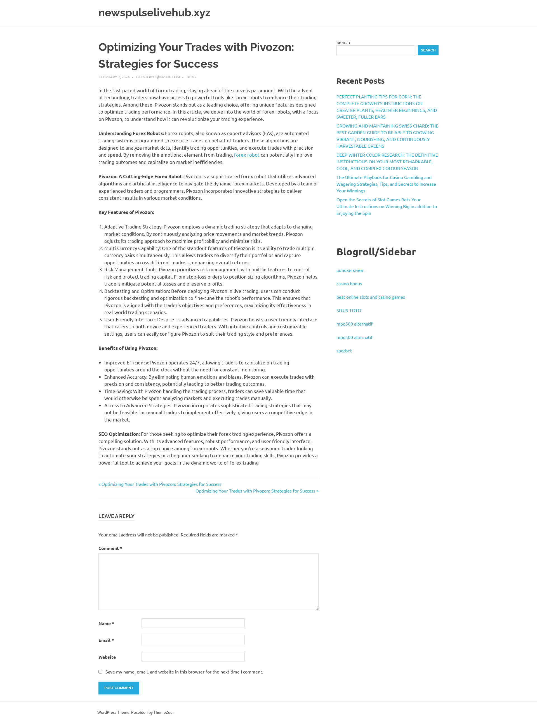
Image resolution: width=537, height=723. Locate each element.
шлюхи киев (349, 270)
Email (106, 640)
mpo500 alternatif (354, 323)
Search (343, 42)
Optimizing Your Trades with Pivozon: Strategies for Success (161, 484)
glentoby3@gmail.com (158, 76)
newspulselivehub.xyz (154, 12)
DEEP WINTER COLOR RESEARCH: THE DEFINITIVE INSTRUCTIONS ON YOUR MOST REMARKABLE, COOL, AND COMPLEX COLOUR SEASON (387, 161)
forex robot (247, 154)
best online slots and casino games (370, 297)
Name (106, 623)
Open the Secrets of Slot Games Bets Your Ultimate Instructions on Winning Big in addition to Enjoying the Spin (386, 206)
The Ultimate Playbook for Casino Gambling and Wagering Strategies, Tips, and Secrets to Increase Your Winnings (386, 183)
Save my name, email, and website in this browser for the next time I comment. (184, 671)
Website (107, 657)
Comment (110, 548)
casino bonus (349, 283)
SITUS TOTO (348, 310)
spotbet (344, 350)
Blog (191, 76)
